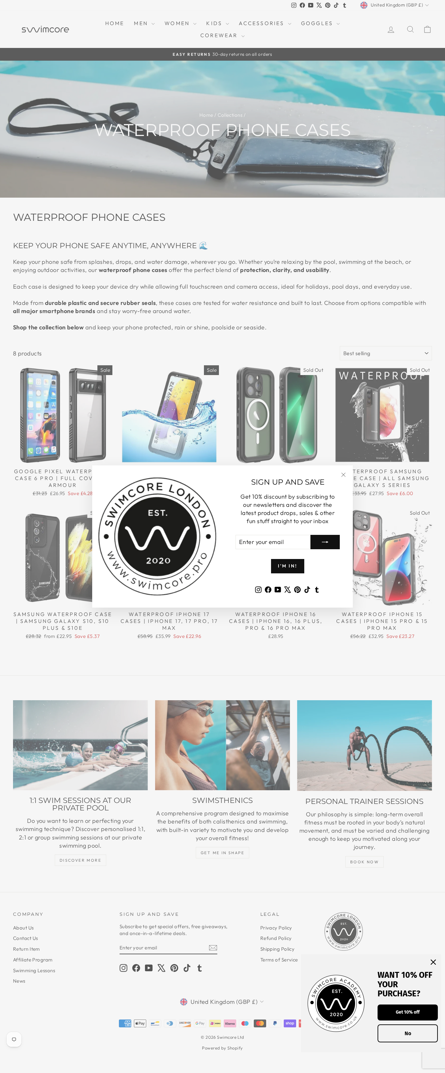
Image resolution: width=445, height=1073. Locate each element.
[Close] (433, 962)
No (408, 1033)
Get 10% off (408, 1012)
